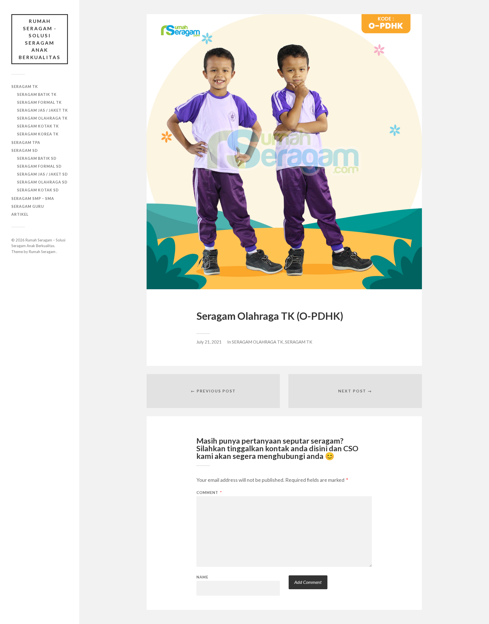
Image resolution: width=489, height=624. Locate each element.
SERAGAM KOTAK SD (38, 190)
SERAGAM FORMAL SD (39, 166)
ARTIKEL (20, 214)
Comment (209, 493)
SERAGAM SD (24, 150)
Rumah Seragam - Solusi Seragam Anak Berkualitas (40, 39)
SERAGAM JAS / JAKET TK (42, 110)
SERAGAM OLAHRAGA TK (42, 118)
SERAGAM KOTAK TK (38, 126)
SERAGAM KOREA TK (38, 134)
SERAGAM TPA (25, 142)
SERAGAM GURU (27, 206)
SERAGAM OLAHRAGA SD (42, 182)
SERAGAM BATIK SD (37, 158)
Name (202, 577)
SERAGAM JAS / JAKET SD (42, 174)
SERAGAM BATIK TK (37, 94)
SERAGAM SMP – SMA (32, 198)
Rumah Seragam (42, 251)
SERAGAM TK (24, 86)
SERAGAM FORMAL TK (39, 102)
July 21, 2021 (209, 341)
